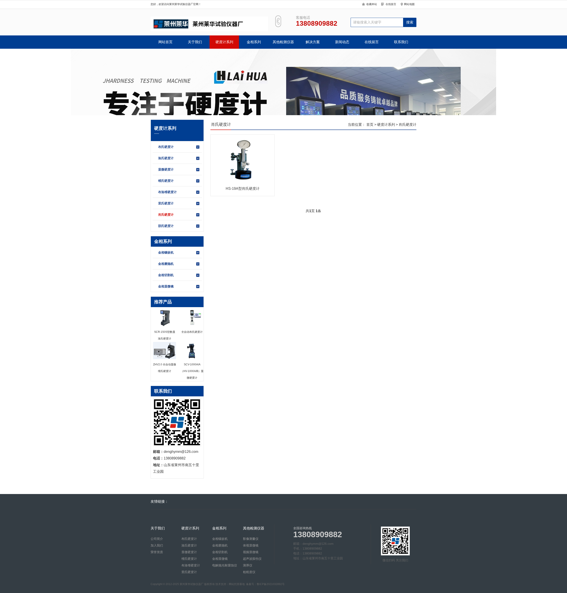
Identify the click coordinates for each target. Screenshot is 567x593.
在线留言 (391, 4)
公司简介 (157, 538)
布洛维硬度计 (167, 192)
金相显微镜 (166, 286)
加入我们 (157, 545)
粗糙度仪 (249, 572)
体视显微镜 (250, 545)
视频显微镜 (250, 552)
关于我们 (195, 42)
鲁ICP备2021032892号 (271, 584)
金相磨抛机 (166, 263)
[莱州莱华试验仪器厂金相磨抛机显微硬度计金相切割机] (209, 24)
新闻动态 (342, 42)
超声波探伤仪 (252, 558)
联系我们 (401, 42)
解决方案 (313, 42)
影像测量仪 (250, 538)
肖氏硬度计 (166, 214)
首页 (369, 124)
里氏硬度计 (166, 203)
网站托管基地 (237, 584)
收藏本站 (371, 4)
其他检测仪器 (283, 42)
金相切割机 (166, 275)
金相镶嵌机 (166, 252)
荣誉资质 (157, 552)
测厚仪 (247, 565)
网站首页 (165, 42)
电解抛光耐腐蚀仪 (224, 565)
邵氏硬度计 (166, 226)
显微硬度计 (166, 169)
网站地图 (409, 4)
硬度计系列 (224, 42)
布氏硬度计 (166, 147)
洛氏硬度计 (166, 158)
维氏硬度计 (166, 180)
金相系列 (254, 42)
